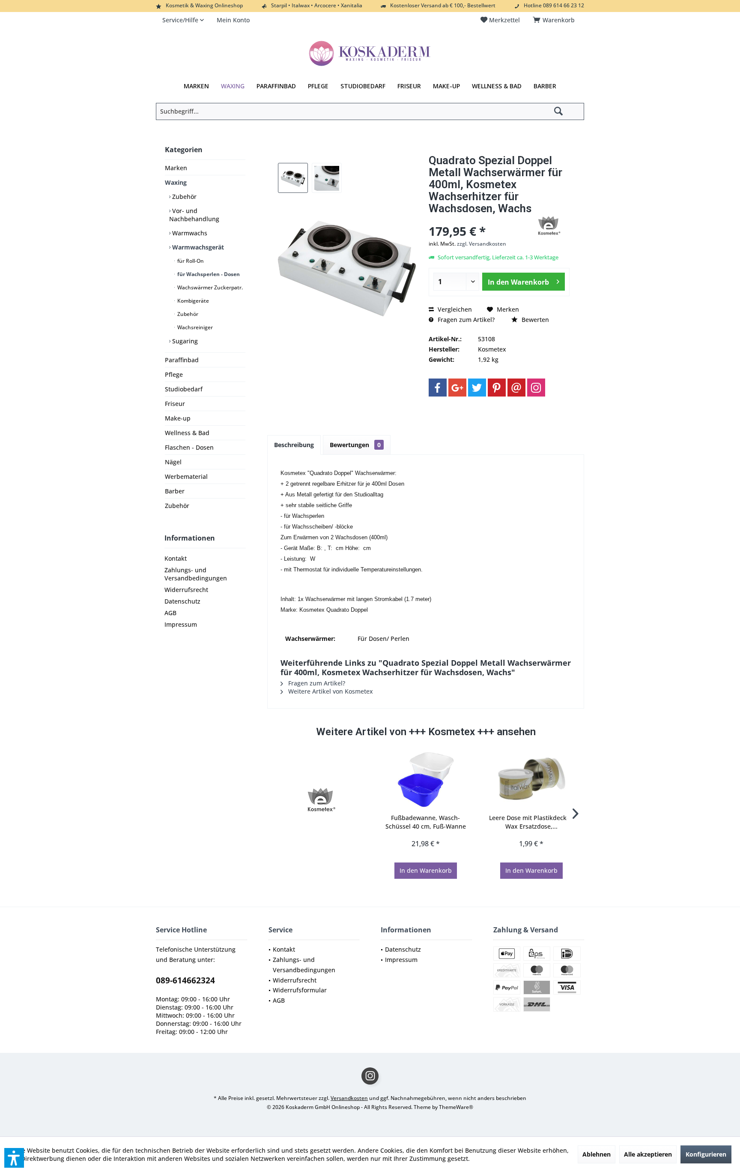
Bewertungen (355, 445)
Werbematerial (186, 476)
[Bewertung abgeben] (477, 219)
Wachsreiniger (194, 327)
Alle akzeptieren (648, 1154)
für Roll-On (190, 260)
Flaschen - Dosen (189, 447)
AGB (170, 613)
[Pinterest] (497, 388)
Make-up (178, 418)
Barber (175, 491)
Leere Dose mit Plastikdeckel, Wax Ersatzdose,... (531, 822)
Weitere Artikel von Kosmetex (329, 691)
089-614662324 (185, 980)
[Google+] (457, 388)
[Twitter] (477, 388)
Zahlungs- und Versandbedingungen (195, 574)
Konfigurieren (706, 1154)
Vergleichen (454, 309)
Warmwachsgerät (197, 247)
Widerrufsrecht (186, 590)
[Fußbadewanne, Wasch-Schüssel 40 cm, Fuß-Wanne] (425, 779)
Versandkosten (349, 1098)
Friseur (175, 404)
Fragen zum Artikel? (465, 320)
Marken (176, 168)
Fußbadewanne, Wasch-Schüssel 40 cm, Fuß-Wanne (425, 822)
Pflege (174, 374)
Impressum (180, 624)
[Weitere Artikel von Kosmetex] (548, 225)
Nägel (173, 462)
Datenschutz (182, 601)
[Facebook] (438, 388)
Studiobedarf (184, 389)
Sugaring (184, 341)
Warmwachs (188, 233)
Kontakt (175, 558)
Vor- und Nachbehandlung (194, 215)
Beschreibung (294, 445)
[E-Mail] (516, 388)
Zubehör (183, 196)
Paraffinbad (182, 360)
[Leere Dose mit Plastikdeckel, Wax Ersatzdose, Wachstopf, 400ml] (531, 779)
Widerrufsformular (300, 990)
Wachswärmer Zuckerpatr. (209, 287)
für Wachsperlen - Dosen (208, 274)
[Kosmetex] (320, 800)
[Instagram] (536, 388)
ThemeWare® (456, 1107)
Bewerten (534, 320)
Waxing (176, 182)
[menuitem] (555, 20)
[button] (14, 1158)
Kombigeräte (192, 300)
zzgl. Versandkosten (481, 243)
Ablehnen (596, 1154)
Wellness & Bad (187, 433)
